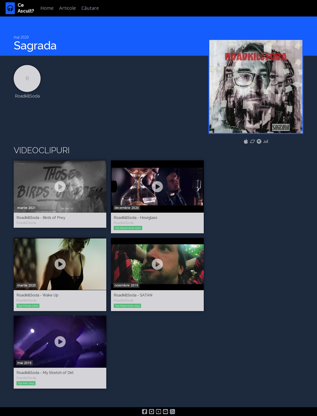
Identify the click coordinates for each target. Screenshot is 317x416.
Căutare (90, 8)
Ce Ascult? (26, 8)
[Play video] (60, 186)
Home (47, 8)
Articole (67, 8)
